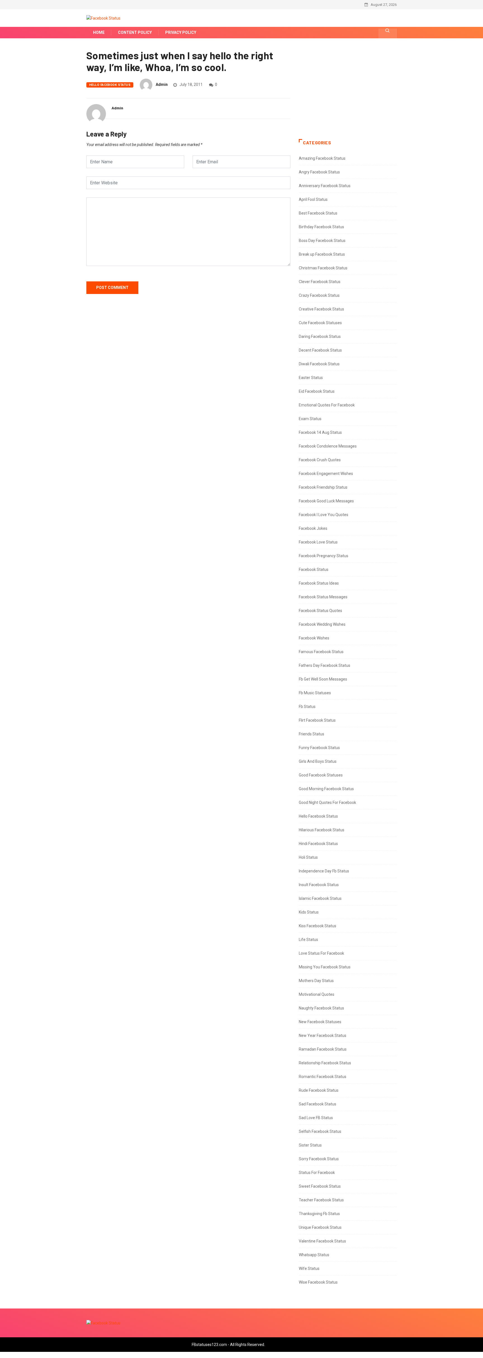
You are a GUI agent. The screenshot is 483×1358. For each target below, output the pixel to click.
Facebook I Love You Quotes (323, 514)
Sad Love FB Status (316, 1117)
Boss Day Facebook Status (322, 240)
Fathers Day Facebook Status (324, 665)
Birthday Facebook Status (321, 227)
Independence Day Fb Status (324, 871)
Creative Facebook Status (321, 309)
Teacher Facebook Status (321, 1200)
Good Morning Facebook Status (326, 789)
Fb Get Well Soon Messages (323, 679)
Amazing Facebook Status (322, 158)
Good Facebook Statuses (321, 775)
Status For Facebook (317, 1172)
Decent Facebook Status (320, 350)
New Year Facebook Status (322, 1035)
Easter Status (311, 377)
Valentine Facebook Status (322, 1241)
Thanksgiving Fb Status (319, 1213)
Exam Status (310, 418)
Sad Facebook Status (317, 1104)
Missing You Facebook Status (325, 967)
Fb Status (307, 706)
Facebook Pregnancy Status (323, 556)
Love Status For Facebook (321, 953)
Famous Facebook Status (321, 651)
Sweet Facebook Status (320, 1186)
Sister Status (310, 1145)
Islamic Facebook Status (320, 898)
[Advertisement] (348, 94)
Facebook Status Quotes (320, 610)
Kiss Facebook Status (317, 926)
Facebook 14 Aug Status (320, 432)
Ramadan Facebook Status (323, 1049)
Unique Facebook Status (320, 1227)
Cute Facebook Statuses (320, 323)
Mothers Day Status (316, 980)
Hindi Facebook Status (318, 843)
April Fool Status (313, 199)
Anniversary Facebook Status (325, 185)
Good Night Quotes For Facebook (327, 802)
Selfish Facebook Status (320, 1131)
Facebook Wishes (314, 638)
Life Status (308, 939)
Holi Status (308, 857)
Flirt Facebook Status (317, 720)
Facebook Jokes (313, 528)
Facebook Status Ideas (319, 583)
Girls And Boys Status (318, 761)
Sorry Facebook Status (319, 1159)
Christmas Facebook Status (323, 268)
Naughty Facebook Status (321, 1008)
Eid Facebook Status (317, 391)
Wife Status (309, 1268)
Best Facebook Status (318, 213)
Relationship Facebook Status (325, 1063)
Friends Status (311, 734)
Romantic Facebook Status (322, 1076)
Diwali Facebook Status (319, 364)
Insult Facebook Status (319, 884)
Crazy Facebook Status (319, 295)
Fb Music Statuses (315, 693)
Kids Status (309, 912)
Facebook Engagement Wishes (326, 473)
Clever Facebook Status (319, 281)
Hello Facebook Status (110, 85)
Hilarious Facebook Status (321, 830)
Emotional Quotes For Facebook (327, 405)
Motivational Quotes (316, 994)
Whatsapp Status (314, 1255)
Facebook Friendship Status (323, 487)
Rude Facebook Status (318, 1090)
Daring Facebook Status (320, 336)
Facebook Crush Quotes (320, 460)
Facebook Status (313, 569)
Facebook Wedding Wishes (322, 624)
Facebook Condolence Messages (328, 446)
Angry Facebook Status (319, 172)
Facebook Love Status (318, 542)
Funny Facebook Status (319, 747)
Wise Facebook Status (318, 1282)
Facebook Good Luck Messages (326, 501)
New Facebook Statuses (320, 1022)
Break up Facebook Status (322, 254)
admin (162, 84)
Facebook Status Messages (323, 597)
